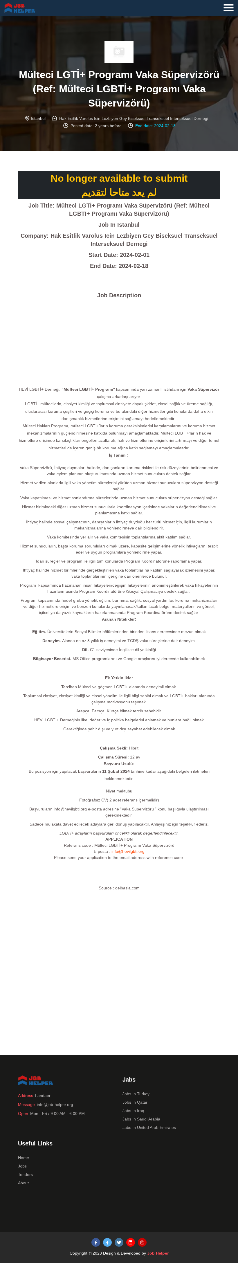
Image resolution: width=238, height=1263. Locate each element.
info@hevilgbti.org (128, 851)
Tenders (25, 1174)
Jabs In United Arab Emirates (149, 1127)
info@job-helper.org (55, 1104)
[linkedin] (130, 1242)
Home (23, 1157)
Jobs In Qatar (134, 1102)
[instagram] (142, 1242)
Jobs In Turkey (135, 1093)
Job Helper (158, 1253)
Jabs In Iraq (133, 1110)
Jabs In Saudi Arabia (141, 1119)
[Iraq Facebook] (107, 1242)
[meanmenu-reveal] (230, 6)
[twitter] (119, 1242)
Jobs (22, 1166)
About (23, 1183)
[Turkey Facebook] (95, 1242)
